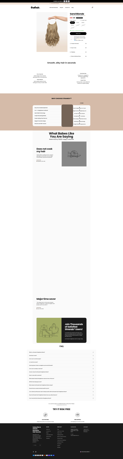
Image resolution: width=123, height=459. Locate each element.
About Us (48, 429)
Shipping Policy (60, 434)
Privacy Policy (60, 438)
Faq (58, 429)
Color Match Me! (49, 434)
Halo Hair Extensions (54, 7)
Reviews (58, 447)
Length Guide (84, 20)
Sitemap (48, 438)
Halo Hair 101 (48, 436)
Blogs (47, 432)
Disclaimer (59, 443)
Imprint (58, 445)
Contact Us (67, 7)
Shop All (61, 7)
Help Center (59, 432)
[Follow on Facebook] (33, 451)
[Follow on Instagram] (35, 451)
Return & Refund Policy (61, 436)
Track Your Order (60, 431)
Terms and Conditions (61, 440)
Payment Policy (60, 442)
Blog (72, 7)
